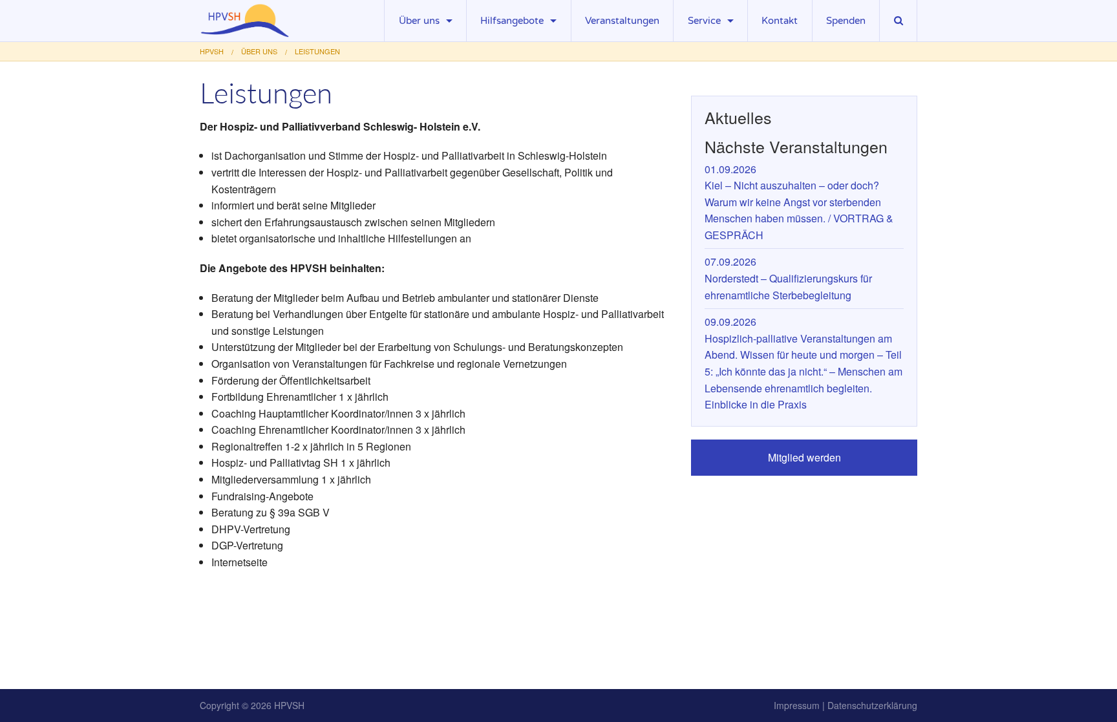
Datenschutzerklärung (872, 705)
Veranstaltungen (622, 21)
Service (704, 21)
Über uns (419, 21)
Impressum (797, 705)
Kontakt (779, 21)
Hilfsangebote (512, 21)
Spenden (846, 21)
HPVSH (289, 705)
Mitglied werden (804, 457)
